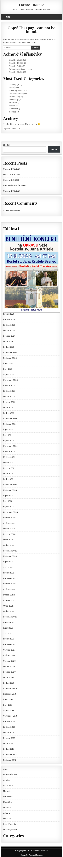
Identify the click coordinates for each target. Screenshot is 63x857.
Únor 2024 (8, 474)
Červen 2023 (9, 518)
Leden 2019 (8, 749)
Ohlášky (13, 84)
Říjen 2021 (8, 628)
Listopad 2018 (9, 760)
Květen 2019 (9, 727)
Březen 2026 (9, 336)
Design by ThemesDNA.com (31, 855)
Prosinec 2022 (10, 551)
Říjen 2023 (8, 496)
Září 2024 (7, 435)
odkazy (6, 813)
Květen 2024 (9, 457)
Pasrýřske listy (10, 824)
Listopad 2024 (10, 424)
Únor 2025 (8, 407)
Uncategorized (16, 90)
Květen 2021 (9, 655)
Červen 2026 (9, 319)
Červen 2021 (9, 650)
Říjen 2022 (8, 562)
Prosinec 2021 (10, 617)
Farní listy (13, 100)
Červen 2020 (9, 661)
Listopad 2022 (10, 556)
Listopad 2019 (9, 694)
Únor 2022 (8, 606)
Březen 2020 (9, 672)
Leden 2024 (8, 479)
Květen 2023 (9, 523)
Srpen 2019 (8, 710)
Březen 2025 (9, 402)
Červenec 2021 (10, 644)
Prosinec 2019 (10, 688)
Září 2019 (7, 705)
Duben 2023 (9, 529)
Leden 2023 (8, 545)
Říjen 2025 (8, 363)
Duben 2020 (9, 666)
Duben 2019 (8, 732)
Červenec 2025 (10, 380)
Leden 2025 (8, 413)
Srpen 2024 (8, 441)
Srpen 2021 (8, 639)
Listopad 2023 (10, 490)
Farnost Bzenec (31, 4)
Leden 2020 (9, 683)
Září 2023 (7, 501)
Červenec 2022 (10, 578)
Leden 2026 (8, 347)
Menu (8, 16)
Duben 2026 (9, 330)
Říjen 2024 (8, 430)
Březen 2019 (9, 738)
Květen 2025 (9, 391)
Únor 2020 (8, 677)
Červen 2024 (9, 452)
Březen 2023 (9, 534)
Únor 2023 (8, 540)
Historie (13, 109)
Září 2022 (7, 567)
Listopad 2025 (10, 358)
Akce (11, 87)
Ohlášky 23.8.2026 (17, 60)
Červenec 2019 (10, 716)
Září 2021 (7, 633)
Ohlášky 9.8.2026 (17, 66)
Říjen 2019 (8, 699)
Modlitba (13, 103)
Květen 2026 (9, 325)
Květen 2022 (9, 589)
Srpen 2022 (8, 573)
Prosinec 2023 (10, 485)
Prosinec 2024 (10, 418)
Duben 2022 (9, 595)
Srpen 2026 (8, 314)
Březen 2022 (9, 600)
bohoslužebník (16, 94)
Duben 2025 (9, 396)
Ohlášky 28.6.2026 (17, 72)
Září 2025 (7, 369)
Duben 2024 (9, 463)
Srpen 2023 (8, 507)
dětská (12, 106)
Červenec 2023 (10, 512)
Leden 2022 (8, 611)
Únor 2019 (8, 743)
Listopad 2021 (9, 622)
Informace (14, 97)
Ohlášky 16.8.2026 (17, 63)
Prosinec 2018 (10, 754)
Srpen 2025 (8, 374)
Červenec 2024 (10, 446)
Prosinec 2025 (10, 352)
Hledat (6, 145)
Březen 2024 (9, 468)
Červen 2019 (9, 721)
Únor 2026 (8, 341)
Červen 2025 (9, 385)
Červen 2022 (9, 584)
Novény (12, 112)
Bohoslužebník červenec (20, 69)
